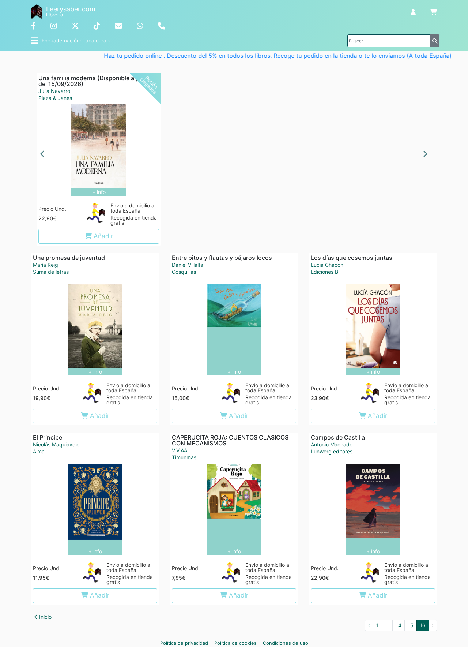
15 (411, 625)
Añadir (102, 236)
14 (398, 625)
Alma (39, 451)
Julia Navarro (54, 91)
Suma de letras (51, 271)
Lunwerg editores (331, 451)
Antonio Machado (331, 444)
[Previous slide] (43, 154)
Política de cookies (235, 643)
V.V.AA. (180, 450)
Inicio (45, 617)
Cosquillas (184, 271)
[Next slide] (425, 154)
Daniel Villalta (187, 265)
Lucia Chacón (327, 265)
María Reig (45, 265)
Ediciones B (324, 271)
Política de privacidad (184, 643)
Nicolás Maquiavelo (56, 444)
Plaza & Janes (55, 98)
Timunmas (184, 457)
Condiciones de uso (285, 643)
